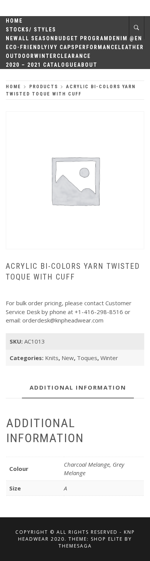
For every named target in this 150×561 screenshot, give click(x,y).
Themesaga (75, 546)
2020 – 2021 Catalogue (41, 65)
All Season (36, 38)
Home (14, 21)
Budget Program (82, 38)
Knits (51, 358)
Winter (45, 56)
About (87, 65)
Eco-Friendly (27, 47)
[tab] (78, 387)
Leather (131, 47)
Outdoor (20, 56)
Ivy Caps (61, 47)
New (12, 38)
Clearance (74, 56)
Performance (96, 47)
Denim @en (125, 38)
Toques (87, 358)
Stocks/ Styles (31, 29)
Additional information (78, 387)
